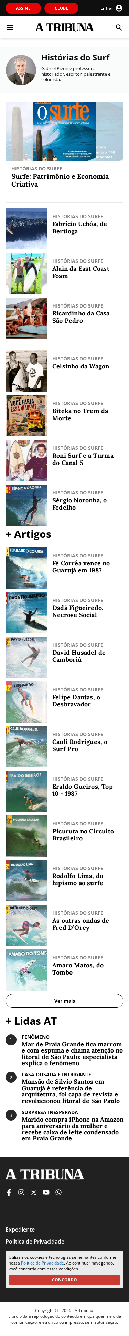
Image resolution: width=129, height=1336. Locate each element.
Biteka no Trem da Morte (80, 415)
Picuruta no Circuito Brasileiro (83, 835)
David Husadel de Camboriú (79, 656)
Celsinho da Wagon (80, 366)
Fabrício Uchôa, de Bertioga (79, 228)
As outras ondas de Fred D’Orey (80, 924)
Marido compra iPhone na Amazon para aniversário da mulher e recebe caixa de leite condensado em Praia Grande (72, 1129)
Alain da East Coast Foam (80, 272)
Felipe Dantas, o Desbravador (76, 701)
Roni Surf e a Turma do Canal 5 (83, 459)
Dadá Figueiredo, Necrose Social (78, 611)
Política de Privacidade (42, 1263)
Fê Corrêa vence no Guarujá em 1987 (81, 567)
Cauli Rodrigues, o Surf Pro (80, 745)
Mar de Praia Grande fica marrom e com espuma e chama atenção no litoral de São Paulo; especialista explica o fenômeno (72, 1054)
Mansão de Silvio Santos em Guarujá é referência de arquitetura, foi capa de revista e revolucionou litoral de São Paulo (71, 1091)
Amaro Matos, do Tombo (78, 969)
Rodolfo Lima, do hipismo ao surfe (77, 879)
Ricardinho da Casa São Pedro (81, 317)
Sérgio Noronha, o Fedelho (79, 504)
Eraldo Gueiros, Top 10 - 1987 (82, 790)
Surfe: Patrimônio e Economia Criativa (60, 180)
